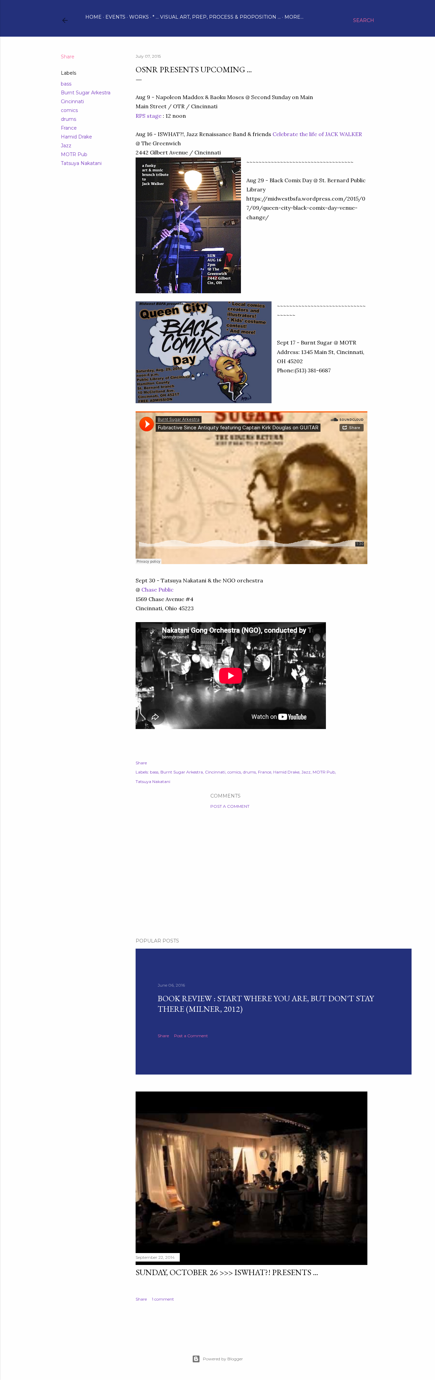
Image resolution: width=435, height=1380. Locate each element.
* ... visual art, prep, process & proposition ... (217, 17)
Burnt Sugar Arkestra (85, 93)
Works (139, 17)
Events (115, 17)
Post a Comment (229, 806)
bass (66, 84)
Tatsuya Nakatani (81, 163)
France (69, 128)
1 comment (163, 1299)
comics (69, 110)
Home (93, 17)
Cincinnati (72, 101)
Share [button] (67, 57)
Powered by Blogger (223, 1358)
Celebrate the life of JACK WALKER (317, 134)
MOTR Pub (74, 154)
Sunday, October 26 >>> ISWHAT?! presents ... (227, 1272)
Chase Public (157, 589)
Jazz (66, 146)
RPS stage (148, 115)
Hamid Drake (76, 137)
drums (68, 119)
